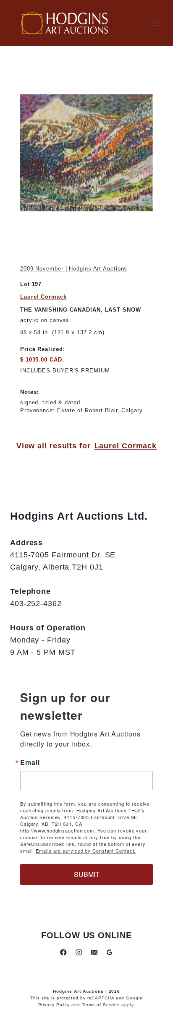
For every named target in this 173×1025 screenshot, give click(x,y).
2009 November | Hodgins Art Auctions (73, 268)
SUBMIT (87, 874)
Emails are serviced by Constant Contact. (86, 850)
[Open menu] (155, 22)
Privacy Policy (54, 1004)
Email (30, 762)
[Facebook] (63, 952)
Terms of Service (101, 1004)
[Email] (94, 952)
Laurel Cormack (43, 297)
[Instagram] (78, 952)
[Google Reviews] (109, 952)
